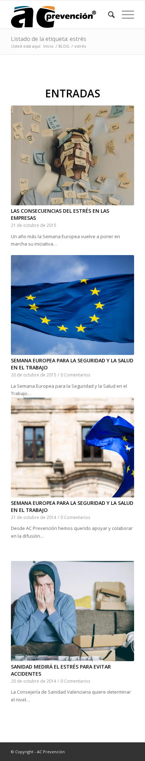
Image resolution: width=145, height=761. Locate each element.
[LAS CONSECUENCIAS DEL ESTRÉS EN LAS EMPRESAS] (72, 155)
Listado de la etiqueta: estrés (48, 39)
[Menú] (124, 14)
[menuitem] (108, 14)
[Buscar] (108, 14)
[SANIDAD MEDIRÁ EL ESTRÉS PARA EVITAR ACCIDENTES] (72, 611)
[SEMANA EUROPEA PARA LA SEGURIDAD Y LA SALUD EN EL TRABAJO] (72, 305)
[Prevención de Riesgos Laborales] (60, 14)
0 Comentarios (75, 375)
